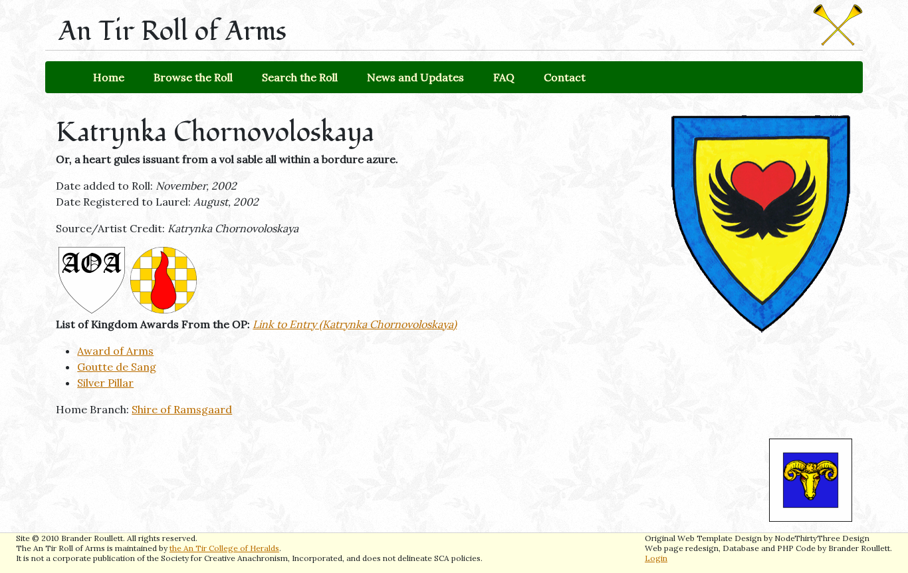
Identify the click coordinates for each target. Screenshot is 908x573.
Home (108, 77)
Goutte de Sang (116, 366)
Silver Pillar (105, 382)
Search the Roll (300, 77)
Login (656, 558)
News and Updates (415, 77)
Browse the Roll (193, 77)
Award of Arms (115, 350)
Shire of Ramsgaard (182, 409)
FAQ (503, 77)
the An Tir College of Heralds (224, 548)
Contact (565, 77)
